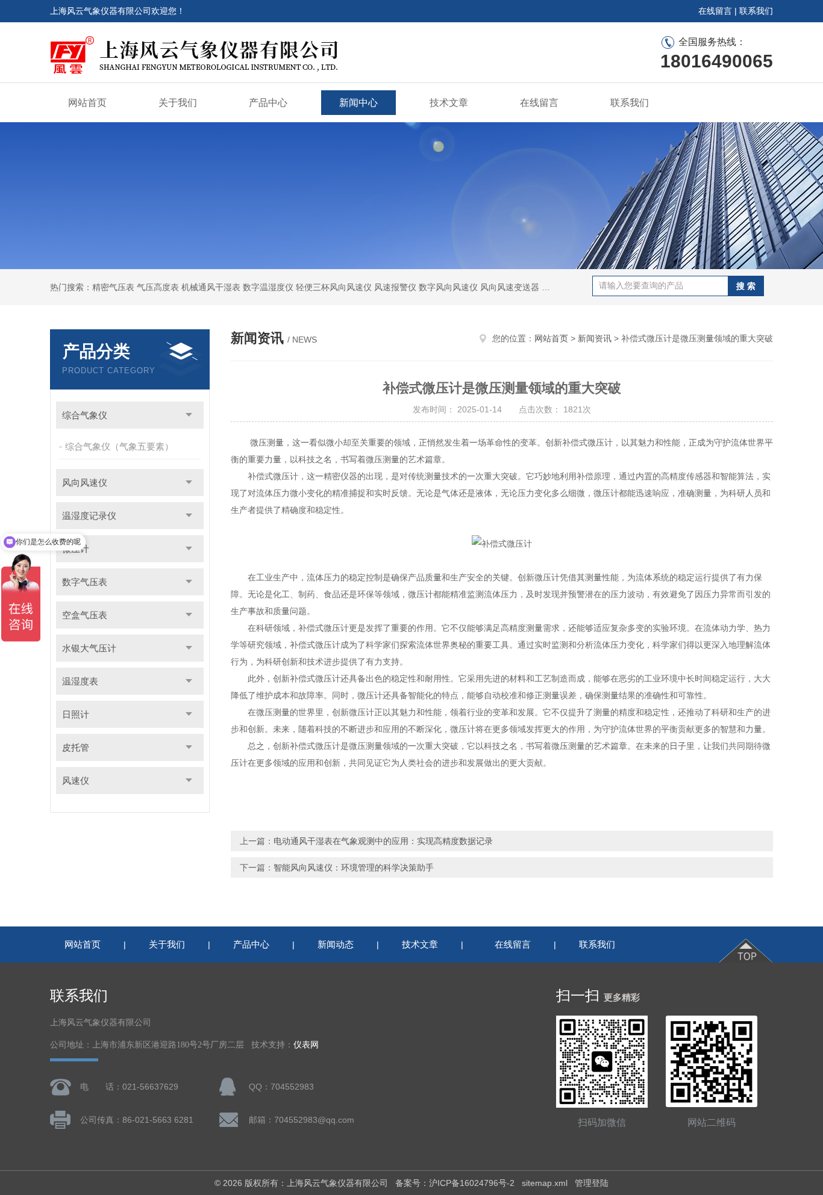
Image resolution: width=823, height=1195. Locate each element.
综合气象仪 (84, 415)
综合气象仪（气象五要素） (119, 446)
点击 (189, 415)
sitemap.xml (545, 1183)
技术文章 (449, 103)
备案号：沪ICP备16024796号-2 (455, 1183)
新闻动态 (336, 944)
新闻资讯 (595, 338)
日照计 (75, 714)
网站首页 (87, 103)
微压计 (75, 549)
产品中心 (268, 103)
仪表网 (306, 1044)
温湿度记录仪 (89, 516)
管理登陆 (592, 1183)
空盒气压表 (84, 615)
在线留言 (715, 11)
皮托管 (75, 747)
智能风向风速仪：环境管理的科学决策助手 (354, 867)
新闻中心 (358, 103)
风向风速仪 (84, 482)
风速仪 (75, 780)
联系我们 (756, 11)
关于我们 (177, 103)
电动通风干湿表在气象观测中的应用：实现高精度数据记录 (383, 841)
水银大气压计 (89, 648)
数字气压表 (84, 582)
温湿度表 (80, 681)
